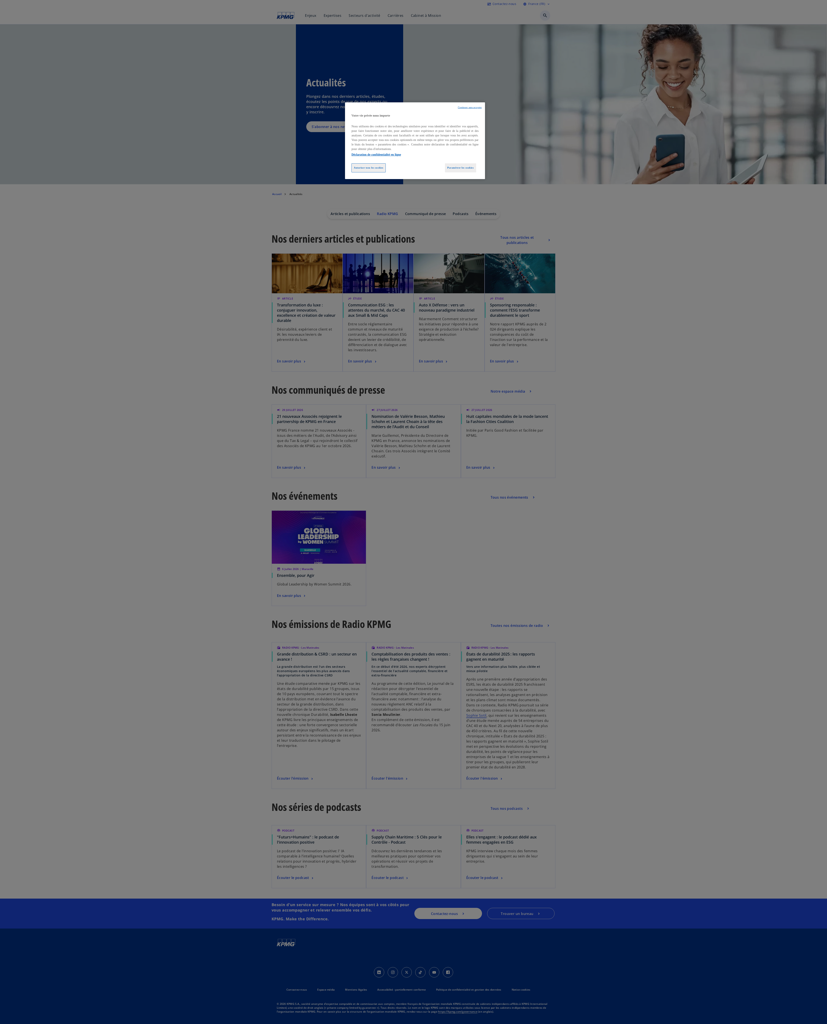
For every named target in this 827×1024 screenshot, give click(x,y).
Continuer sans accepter (470, 107)
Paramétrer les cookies (460, 167)
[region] (415, 140)
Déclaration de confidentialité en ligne (376, 154)
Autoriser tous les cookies (368, 167)
